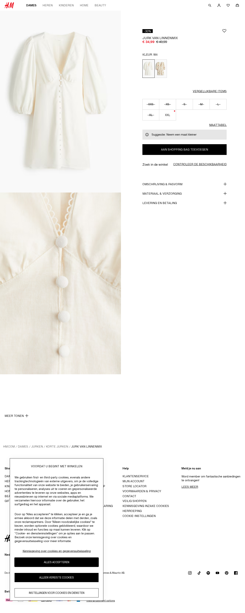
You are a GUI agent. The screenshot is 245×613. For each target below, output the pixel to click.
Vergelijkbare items (210, 91)
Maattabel (218, 125)
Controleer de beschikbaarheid (200, 164)
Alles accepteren (56, 562)
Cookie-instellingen (139, 516)
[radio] (148, 68)
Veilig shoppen (134, 501)
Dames (31, 5)
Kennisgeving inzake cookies (145, 506)
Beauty (100, 5)
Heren (47, 5)
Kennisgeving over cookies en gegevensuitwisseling (57, 551)
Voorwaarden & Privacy (141, 491)
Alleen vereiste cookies (56, 577)
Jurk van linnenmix (86, 446)
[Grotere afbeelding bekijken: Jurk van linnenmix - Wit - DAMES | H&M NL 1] (60, 102)
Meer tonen (14, 415)
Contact (129, 496)
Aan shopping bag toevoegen (184, 149)
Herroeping (132, 511)
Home (84, 5)
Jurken (37, 446)
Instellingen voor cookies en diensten (56, 593)
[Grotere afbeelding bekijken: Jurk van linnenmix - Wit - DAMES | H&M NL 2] (60, 283)
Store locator (134, 486)
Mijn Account (133, 481)
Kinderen (66, 5)
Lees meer (189, 486)
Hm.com (9, 446)
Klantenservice (135, 476)
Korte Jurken (57, 446)
